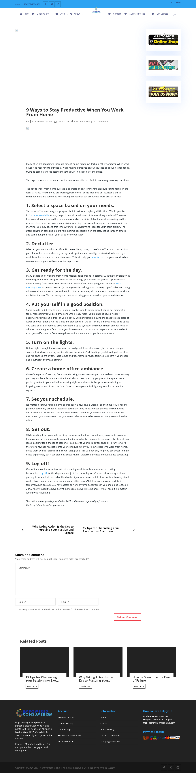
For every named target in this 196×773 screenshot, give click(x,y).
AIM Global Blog (82, 121)
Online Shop (64, 729)
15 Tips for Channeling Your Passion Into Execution (101, 529)
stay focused (98, 257)
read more (32, 686)
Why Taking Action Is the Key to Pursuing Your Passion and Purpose (53, 529)
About (77, 14)
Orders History (65, 723)
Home (27, 14)
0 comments (102, 121)
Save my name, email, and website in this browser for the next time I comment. (59, 609)
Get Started (162, 14)
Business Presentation (69, 735)
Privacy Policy (107, 729)
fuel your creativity (39, 215)
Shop (62, 14)
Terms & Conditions (110, 735)
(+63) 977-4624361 (31, 4)
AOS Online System (42, 121)
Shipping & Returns (110, 741)
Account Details (66, 717)
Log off (43, 473)
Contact (117, 14)
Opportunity (43, 14)
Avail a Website (66, 741)
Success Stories (137, 14)
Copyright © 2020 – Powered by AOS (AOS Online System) (33, 735)
